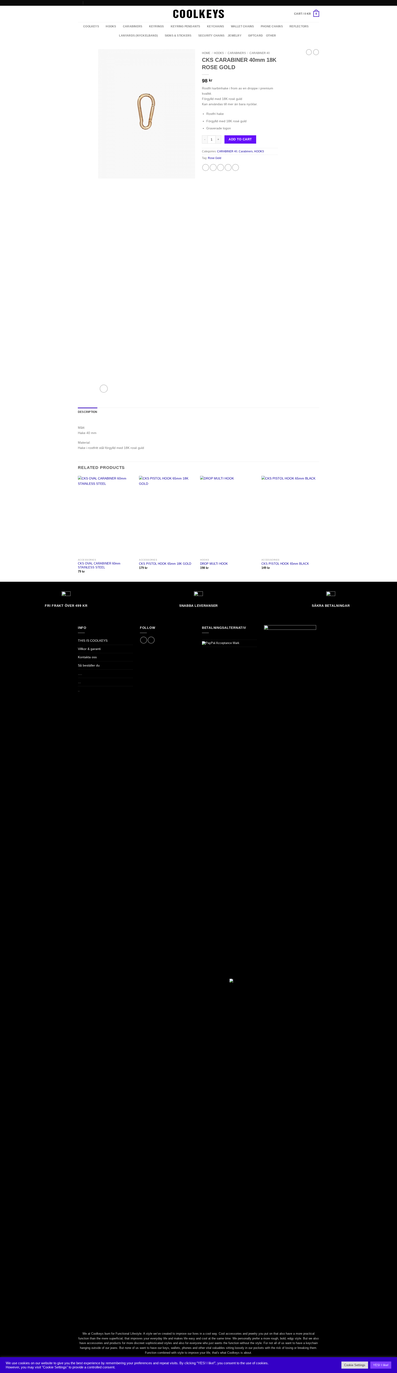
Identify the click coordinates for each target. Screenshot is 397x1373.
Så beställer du (89, 665)
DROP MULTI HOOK (214, 563)
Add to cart (240, 139)
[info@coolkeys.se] (79, 2)
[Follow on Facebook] (313, 2)
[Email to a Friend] (220, 167)
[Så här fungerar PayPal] (220, 643)
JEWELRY (234, 35)
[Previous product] (316, 52)
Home (206, 53)
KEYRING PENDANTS (185, 26)
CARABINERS (132, 26)
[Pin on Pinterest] (228, 167)
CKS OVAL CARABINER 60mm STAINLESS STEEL (99, 565)
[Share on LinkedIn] (235, 167)
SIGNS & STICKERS (178, 35)
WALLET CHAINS (242, 26)
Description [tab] (87, 412)
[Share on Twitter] (213, 167)
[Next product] (309, 52)
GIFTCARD (255, 35)
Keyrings (156, 26)
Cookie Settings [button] (354, 1365)
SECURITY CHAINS (211, 35)
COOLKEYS (91, 26)
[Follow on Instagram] (317, 2)
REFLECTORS (299, 26)
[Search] (79, 14)
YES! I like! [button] (380, 1365)
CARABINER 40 (260, 53)
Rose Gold (214, 158)
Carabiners (237, 53)
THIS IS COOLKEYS (93, 640)
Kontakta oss (87, 657)
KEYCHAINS (215, 26)
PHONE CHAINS (272, 26)
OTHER (271, 35)
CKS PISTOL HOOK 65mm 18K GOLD (165, 563)
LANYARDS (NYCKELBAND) (138, 35)
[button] (306, 14)
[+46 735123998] (86, 2)
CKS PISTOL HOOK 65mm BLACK (285, 563)
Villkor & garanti (89, 649)
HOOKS (111, 26)
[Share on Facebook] (205, 167)
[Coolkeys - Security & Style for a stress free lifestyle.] (198, 13)
